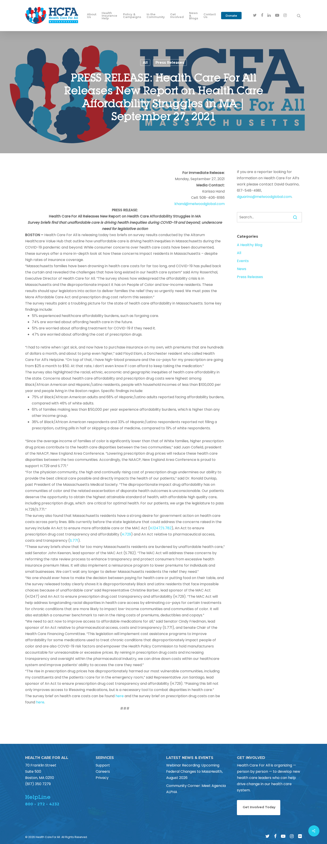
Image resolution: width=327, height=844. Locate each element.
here (119, 696)
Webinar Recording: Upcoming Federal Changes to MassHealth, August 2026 (194, 771)
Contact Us (210, 15)
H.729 (126, 534)
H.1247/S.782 (161, 528)
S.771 (74, 540)
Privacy (102, 777)
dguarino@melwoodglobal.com (264, 196)
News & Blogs (193, 16)
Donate (231, 15)
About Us (91, 15)
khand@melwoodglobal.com (199, 203)
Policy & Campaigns (132, 15)
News (241, 268)
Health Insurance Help (109, 16)
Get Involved (177, 15)
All (145, 62)
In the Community (156, 15)
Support (103, 765)
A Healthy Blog (249, 244)
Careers (103, 771)
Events (243, 260)
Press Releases (169, 62)
